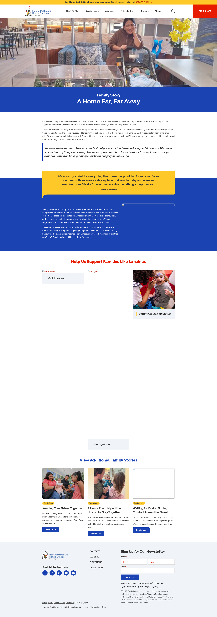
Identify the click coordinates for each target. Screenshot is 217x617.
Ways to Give (127, 11)
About (158, 11)
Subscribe (130, 577)
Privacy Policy (47, 603)
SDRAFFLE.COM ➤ (144, 2)
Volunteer (109, 11)
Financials (70, 603)
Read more (52, 530)
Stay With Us (72, 11)
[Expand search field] (173, 11)
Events (144, 11)
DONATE (207, 11)
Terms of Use (59, 603)
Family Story (48, 503)
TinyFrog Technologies (98, 607)
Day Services (91, 11)
